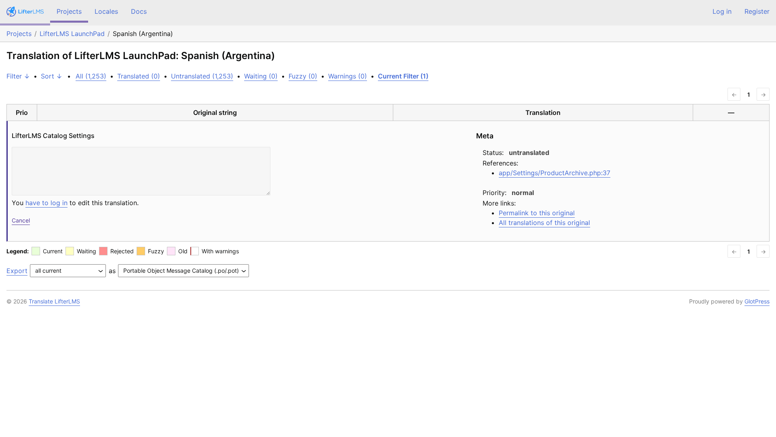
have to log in (46, 203)
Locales (106, 11)
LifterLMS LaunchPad (72, 34)
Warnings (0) (347, 76)
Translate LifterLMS (54, 301)
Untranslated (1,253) (202, 76)
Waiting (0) (261, 76)
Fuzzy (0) (303, 76)
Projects (69, 11)
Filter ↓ (18, 76)
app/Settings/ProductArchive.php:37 (554, 173)
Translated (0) (138, 76)
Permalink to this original (537, 213)
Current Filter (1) (403, 76)
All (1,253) (91, 76)
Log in (722, 11)
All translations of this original (544, 222)
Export (16, 271)
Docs (139, 11)
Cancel (21, 220)
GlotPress (757, 301)
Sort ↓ (51, 76)
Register (757, 11)
